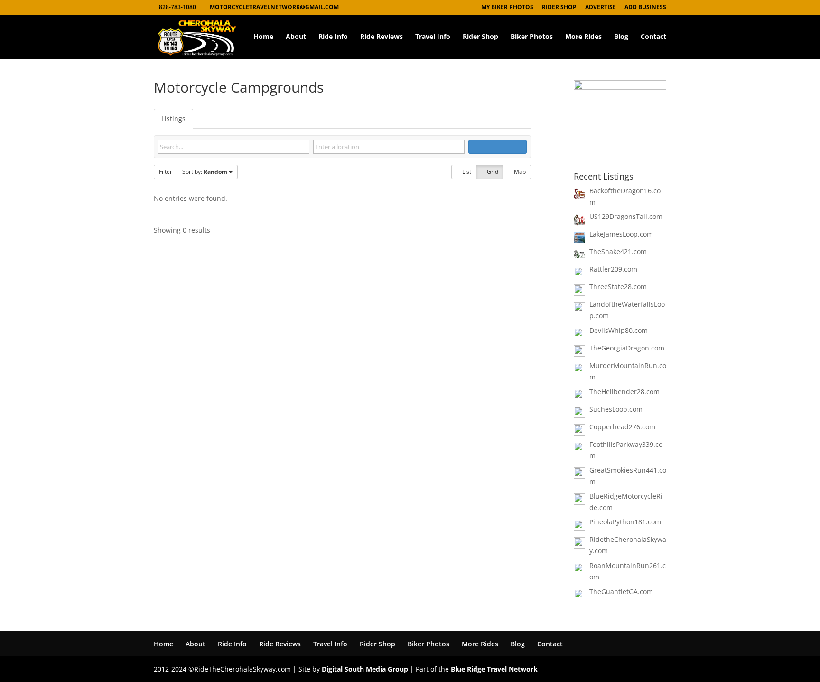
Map (519, 172)
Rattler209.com (613, 269)
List (466, 172)
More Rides (583, 37)
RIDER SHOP (559, 7)
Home (263, 37)
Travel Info (432, 37)
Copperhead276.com (622, 426)
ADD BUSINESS (645, 7)
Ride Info (333, 37)
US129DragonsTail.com (625, 216)
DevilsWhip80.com (618, 330)
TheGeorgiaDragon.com (626, 347)
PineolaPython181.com (625, 521)
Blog (621, 37)
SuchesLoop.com (616, 409)
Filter (165, 172)
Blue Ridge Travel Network (494, 668)
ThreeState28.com (618, 286)
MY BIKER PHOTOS (507, 7)
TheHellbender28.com (624, 391)
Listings (173, 118)
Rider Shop (480, 37)
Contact (653, 37)
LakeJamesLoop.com (621, 233)
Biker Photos (532, 37)
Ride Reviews (381, 37)
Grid (491, 172)
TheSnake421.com (618, 251)
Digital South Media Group (365, 668)
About (296, 37)
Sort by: (204, 172)
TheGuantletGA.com (621, 591)
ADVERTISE (600, 7)
